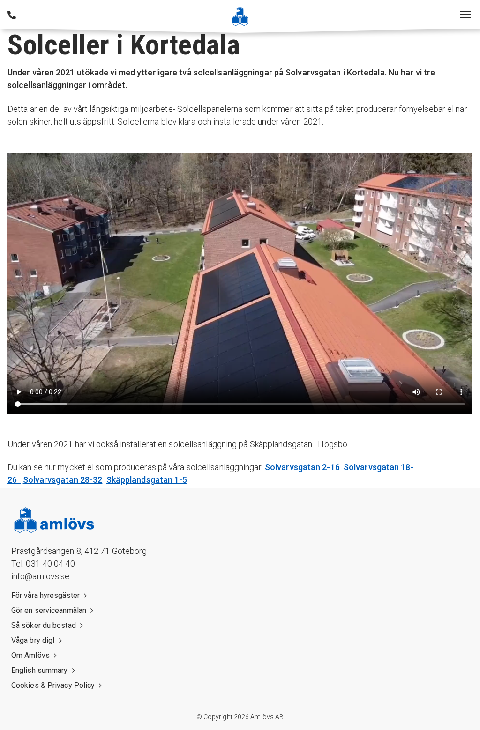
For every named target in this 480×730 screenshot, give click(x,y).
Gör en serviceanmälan (48, 610)
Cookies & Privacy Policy (53, 685)
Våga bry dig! (33, 640)
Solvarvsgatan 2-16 (302, 467)
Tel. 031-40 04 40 (43, 563)
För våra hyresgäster (45, 595)
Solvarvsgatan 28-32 (63, 480)
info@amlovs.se (40, 576)
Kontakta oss (12, 15)
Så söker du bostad (43, 625)
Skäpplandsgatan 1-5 (147, 480)
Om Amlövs (30, 655)
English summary (39, 670)
